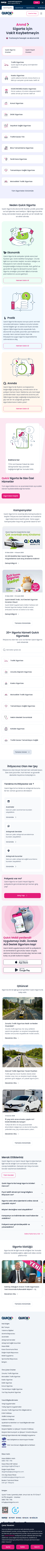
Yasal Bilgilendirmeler (10, 1400)
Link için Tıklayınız (8, 1483)
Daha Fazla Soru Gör (32, 1234)
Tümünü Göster (21, 752)
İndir (36, 2)
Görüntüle (10, 817)
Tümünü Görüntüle (22, 623)
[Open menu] (41, 13)
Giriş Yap (21, 895)
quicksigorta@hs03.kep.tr (11, 1466)
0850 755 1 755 (7, 1461)
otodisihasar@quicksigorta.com (13, 1477)
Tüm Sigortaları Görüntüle (22, 191)
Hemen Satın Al (22, 280)
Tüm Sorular (8, 1175)
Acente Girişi (32, 13)
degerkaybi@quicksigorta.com (13, 1472)
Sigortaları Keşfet (10, 496)
